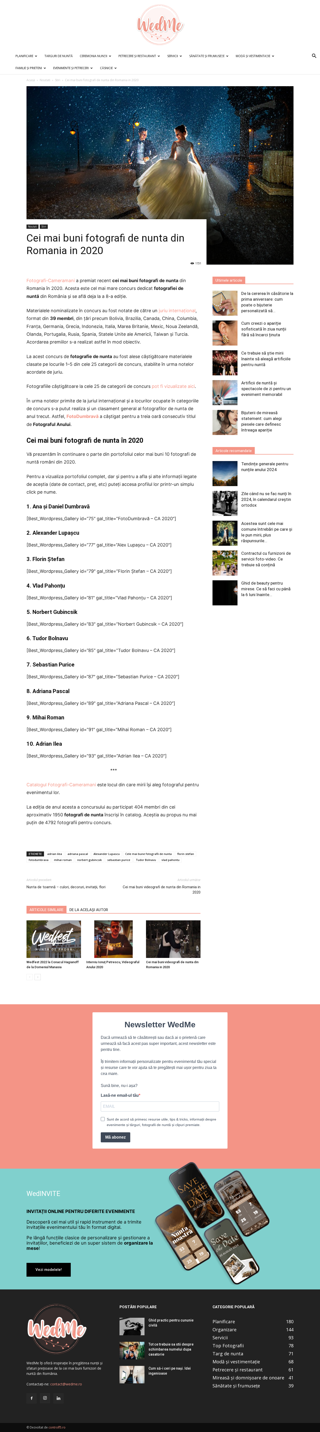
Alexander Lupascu (107, 854)
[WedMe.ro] (160, 25)
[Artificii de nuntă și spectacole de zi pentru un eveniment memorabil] (225, 392)
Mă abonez (115, 1137)
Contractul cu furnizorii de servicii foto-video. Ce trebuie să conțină (266, 559)
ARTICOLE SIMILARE (47, 910)
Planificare (24, 56)
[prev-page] (29, 977)
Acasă (30, 80)
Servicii (172, 56)
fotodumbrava (38, 860)
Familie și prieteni (29, 68)
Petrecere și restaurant (137, 56)
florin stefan (185, 854)
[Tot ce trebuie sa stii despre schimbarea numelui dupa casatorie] (132, 1350)
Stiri (57, 80)
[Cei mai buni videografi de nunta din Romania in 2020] (173, 939)
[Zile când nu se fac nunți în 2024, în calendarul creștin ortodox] (225, 503)
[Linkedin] (59, 1398)
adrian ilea (54, 854)
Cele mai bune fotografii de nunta (148, 854)
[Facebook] (31, 1398)
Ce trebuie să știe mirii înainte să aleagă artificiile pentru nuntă (265, 359)
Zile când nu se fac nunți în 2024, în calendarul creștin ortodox (266, 499)
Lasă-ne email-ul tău (120, 1095)
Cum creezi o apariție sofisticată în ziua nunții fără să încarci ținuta (263, 329)
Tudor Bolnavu (146, 860)
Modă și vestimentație (253, 56)
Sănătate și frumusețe (206, 56)
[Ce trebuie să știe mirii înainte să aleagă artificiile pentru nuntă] (225, 362)
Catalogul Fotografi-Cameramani (61, 784)
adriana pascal (78, 854)
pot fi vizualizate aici (173, 386)
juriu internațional (177, 310)
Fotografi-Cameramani (50, 280)
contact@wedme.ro (66, 1384)
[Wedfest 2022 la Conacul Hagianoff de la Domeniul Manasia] (53, 939)
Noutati (45, 80)
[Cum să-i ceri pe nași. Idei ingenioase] (132, 1374)
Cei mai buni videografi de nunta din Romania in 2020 (161, 890)
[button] (314, 56)
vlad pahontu (171, 860)
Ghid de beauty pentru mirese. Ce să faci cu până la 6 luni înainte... (265, 589)
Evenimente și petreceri (71, 68)
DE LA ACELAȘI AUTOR (89, 910)
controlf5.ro (57, 1427)
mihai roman (63, 860)
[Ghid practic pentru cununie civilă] (132, 1326)
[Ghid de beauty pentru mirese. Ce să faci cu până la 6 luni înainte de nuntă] (225, 592)
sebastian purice (118, 860)
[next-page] (37, 977)
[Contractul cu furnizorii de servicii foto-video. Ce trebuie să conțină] (225, 563)
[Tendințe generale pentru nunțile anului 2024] (225, 473)
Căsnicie (106, 68)
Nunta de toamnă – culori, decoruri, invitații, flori (66, 887)
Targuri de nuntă (58, 56)
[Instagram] (45, 1398)
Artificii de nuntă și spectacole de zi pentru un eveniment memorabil (266, 388)
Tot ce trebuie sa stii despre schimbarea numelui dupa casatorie (171, 1349)
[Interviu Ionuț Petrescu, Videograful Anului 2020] (113, 939)
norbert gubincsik (89, 860)
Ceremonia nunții (93, 56)
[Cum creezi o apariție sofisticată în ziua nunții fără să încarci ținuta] (225, 333)
